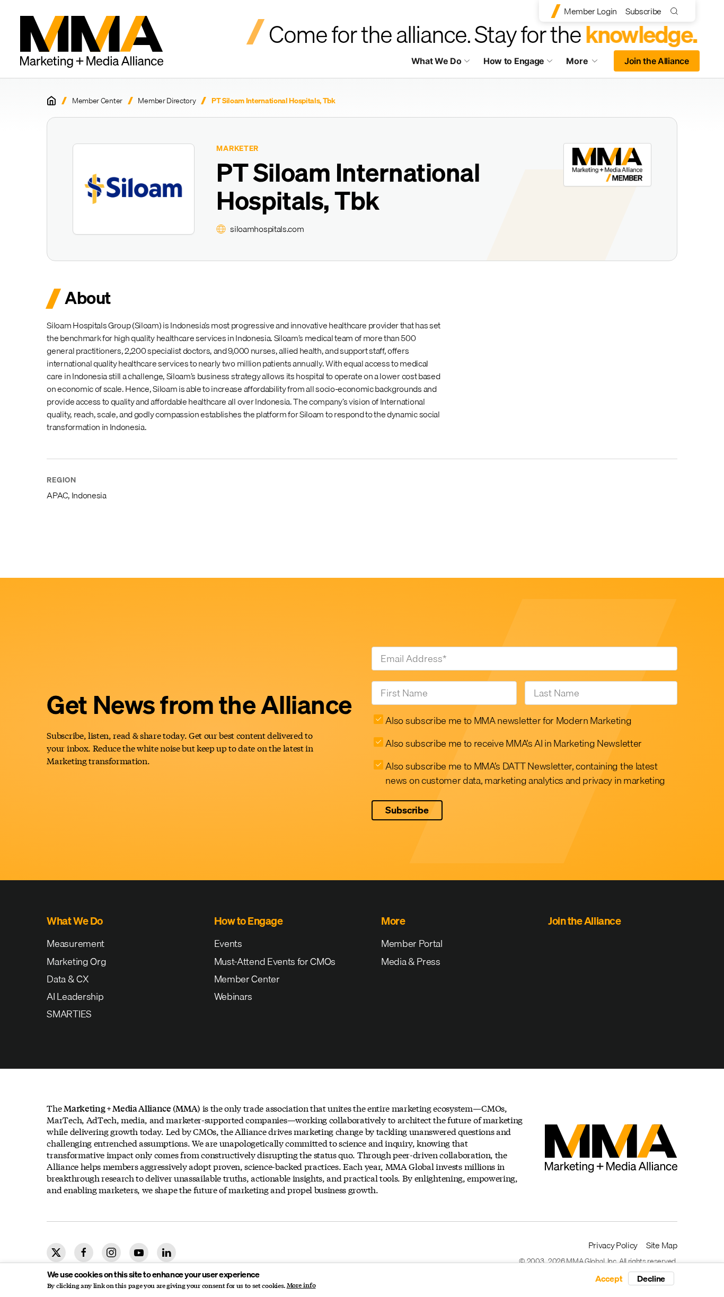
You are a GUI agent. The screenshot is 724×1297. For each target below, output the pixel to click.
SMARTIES (69, 1014)
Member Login (590, 11)
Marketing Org (76, 961)
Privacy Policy (613, 1245)
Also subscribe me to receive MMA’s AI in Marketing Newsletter (513, 743)
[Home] (51, 100)
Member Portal (412, 943)
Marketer (237, 148)
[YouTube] (138, 1252)
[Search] (676, 10)
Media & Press (410, 961)
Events (228, 943)
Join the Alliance (656, 61)
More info (301, 1285)
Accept (609, 1278)
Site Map (661, 1245)
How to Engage (513, 61)
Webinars (233, 996)
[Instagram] (111, 1252)
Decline (651, 1278)
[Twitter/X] (56, 1252)
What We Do (436, 61)
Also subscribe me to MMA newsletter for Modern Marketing (508, 720)
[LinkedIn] (166, 1252)
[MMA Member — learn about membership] (607, 164)
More (586, 63)
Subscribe (643, 11)
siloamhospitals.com (267, 228)
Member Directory (167, 100)
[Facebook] (83, 1252)
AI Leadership (75, 996)
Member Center (97, 100)
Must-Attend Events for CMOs (274, 961)
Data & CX (68, 979)
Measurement (75, 943)
